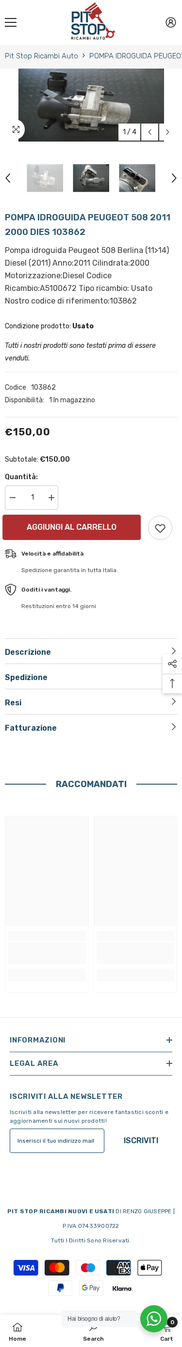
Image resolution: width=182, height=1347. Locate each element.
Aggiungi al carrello (76, 527)
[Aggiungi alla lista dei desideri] (160, 528)
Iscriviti (141, 1140)
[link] (47, 953)
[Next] (167, 132)
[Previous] (149, 132)
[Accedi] (171, 22)
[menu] (11, 22)
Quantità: (21, 477)
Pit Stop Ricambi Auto (41, 56)
